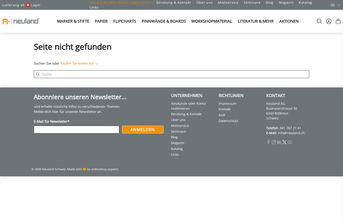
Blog (269, 2)
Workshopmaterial (211, 21)
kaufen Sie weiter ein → (79, 63)
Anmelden (142, 129)
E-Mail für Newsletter (51, 121)
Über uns (204, 2)
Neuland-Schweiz (54, 169)
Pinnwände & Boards (164, 21)
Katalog (305, 2)
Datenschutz (228, 120)
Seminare (252, 2)
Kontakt (225, 109)
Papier (101, 21)
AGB (222, 115)
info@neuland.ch (291, 133)
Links (94, 7)
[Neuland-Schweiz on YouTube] (290, 143)
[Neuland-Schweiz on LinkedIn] (279, 143)
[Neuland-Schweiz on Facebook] (268, 143)
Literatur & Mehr (256, 21)
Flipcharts (124, 21)
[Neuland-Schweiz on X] (284, 143)
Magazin (286, 2)
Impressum (227, 103)
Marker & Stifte (73, 21)
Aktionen (289, 21)
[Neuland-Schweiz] (21, 21)
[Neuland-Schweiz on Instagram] (274, 143)
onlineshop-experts (104, 169)
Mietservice (228, 2)
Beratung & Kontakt (173, 2)
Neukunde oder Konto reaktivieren (120, 2)
